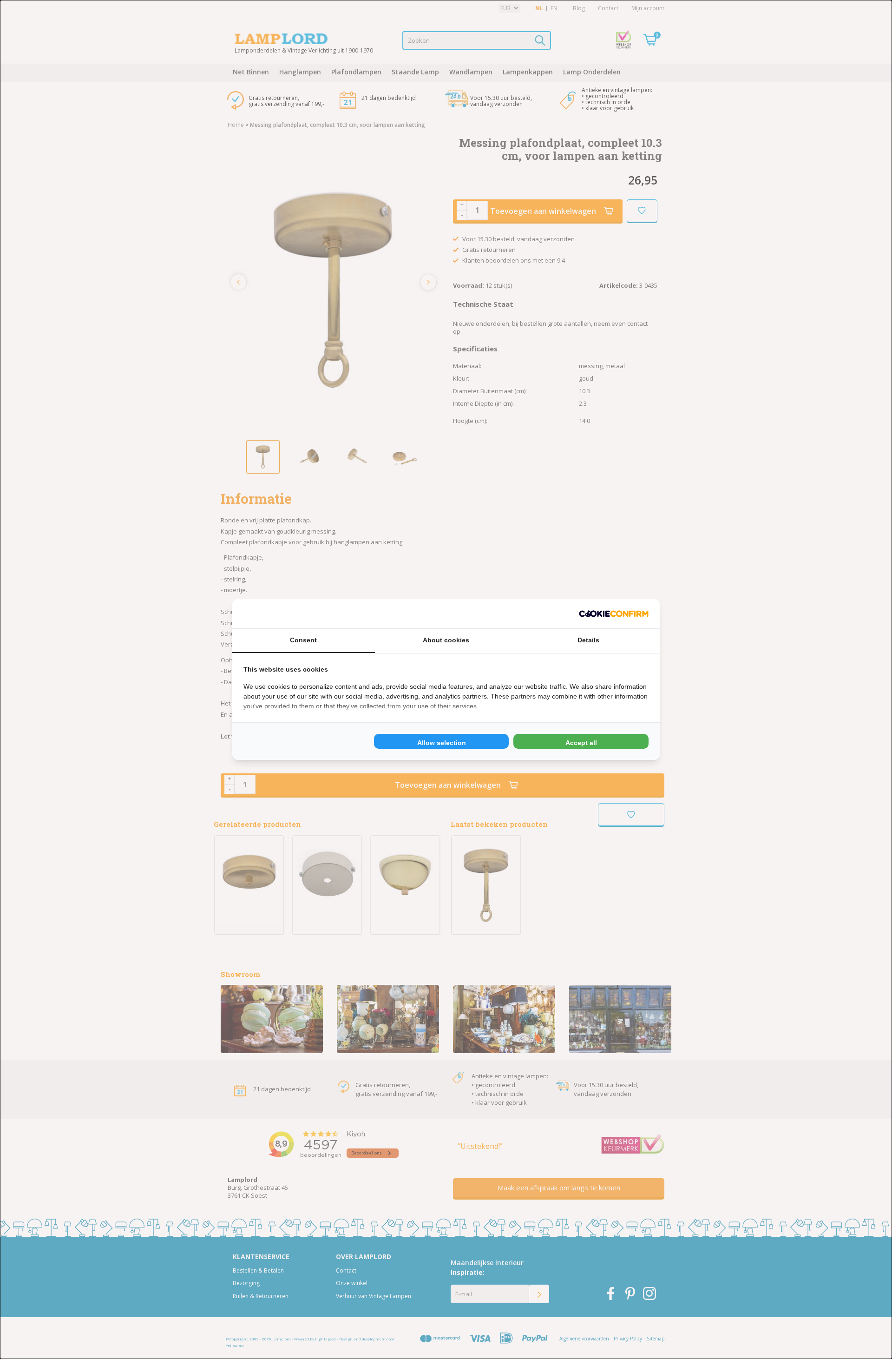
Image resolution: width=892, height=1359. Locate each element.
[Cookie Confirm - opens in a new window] (614, 613)
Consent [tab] (303, 640)
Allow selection (441, 742)
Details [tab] (588, 640)
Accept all (581, 742)
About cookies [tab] (446, 640)
